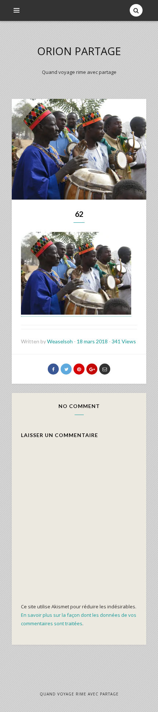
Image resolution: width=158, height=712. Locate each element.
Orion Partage (79, 51)
